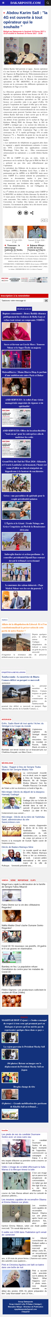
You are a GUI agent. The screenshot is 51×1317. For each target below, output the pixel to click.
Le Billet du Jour (17, 253)
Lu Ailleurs (12, 269)
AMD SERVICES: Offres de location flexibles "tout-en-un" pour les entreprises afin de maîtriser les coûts (24, 434)
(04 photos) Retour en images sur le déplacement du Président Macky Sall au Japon (24, 1066)
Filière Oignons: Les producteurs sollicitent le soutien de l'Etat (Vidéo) (24, 991)
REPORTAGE (23, 880)
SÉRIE (13, 880)
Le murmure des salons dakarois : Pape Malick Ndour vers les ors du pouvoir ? (24, 586)
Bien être (26, 266)
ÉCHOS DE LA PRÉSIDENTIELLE (14, 259)
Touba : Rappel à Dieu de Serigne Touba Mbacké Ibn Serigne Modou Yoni (21, 768)
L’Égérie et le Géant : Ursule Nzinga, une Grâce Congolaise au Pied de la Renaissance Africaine (24, 526)
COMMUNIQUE (20, 264)
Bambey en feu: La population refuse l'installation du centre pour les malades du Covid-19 (22, 969)
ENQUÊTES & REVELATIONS (34, 261)
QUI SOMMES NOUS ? (36, 266)
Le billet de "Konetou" (36, 269)
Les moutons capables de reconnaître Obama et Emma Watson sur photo (24, 1200)
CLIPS (33, 880)
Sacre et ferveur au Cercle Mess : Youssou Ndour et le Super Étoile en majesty (24, 346)
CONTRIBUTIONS (9, 264)
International (43, 259)
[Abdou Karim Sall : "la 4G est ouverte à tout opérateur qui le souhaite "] (25, 38)
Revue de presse (35, 264)
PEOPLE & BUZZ (13, 261)
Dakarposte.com (25, 3)
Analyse (16, 266)
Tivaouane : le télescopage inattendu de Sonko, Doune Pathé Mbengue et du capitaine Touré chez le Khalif (14, 247)
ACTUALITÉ (8, 253)
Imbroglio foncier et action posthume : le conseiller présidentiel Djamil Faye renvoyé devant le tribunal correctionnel (24, 557)
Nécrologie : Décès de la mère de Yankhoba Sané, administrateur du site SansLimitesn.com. (23, 819)
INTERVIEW (44, 264)
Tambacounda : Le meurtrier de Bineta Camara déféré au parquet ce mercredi (20, 678)
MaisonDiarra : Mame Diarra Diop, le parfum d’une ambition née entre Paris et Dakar (24, 373)
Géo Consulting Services (32, 256)
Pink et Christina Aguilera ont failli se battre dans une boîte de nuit (23, 1266)
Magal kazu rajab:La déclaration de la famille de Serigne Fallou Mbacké (23, 885)
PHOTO (21, 261)
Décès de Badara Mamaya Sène (17, 847)
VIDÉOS (27, 264)
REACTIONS (43, 256)
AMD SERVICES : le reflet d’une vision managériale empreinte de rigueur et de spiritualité (24, 403)
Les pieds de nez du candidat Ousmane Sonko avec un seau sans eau (21, 1135)
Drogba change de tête (24, 1086)
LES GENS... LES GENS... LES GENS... (34, 253)
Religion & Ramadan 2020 (11, 256)
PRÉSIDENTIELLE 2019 (22, 269)
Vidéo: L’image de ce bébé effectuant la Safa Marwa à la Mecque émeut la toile (23, 1168)
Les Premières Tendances (32, 259)
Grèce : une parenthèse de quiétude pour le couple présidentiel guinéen (24, 497)
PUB (45, 266)
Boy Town (22, 256)
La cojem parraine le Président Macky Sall (24, 1046)
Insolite (21, 266)
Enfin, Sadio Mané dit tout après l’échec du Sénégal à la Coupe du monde (23, 724)
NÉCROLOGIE (8, 266)
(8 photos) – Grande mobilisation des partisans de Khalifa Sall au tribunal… (24, 1105)
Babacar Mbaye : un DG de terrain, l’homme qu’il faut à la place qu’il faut (36, 247)
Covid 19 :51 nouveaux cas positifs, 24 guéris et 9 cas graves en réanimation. (24, 947)
